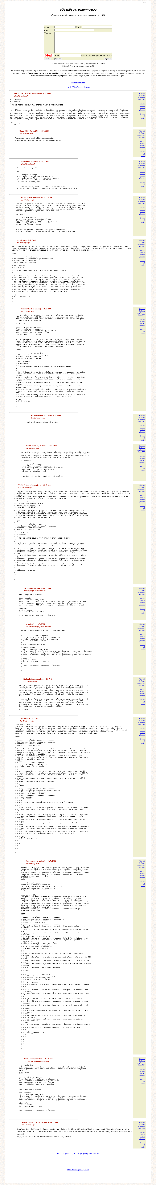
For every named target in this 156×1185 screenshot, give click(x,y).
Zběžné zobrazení (78, 82)
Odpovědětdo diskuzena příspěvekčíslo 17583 (141, 488)
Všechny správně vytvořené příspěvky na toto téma (78, 1153)
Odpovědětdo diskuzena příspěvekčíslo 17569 (141, 200)
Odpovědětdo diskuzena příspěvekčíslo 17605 (141, 1125)
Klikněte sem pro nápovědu (78, 1169)
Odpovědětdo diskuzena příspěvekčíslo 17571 (141, 312)
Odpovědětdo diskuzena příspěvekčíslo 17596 (141, 721)
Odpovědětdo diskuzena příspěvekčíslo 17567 (141, 164)
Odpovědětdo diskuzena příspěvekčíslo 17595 (141, 682)
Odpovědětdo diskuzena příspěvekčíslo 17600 (141, 864)
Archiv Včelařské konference (78, 87)
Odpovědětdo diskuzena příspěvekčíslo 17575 (141, 449)
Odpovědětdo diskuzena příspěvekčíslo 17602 (141, 1062)
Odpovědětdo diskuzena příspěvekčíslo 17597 (141, 627)
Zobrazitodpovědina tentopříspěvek (142, 107)
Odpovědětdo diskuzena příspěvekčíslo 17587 (141, 591)
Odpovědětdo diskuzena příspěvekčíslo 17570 (141, 243)
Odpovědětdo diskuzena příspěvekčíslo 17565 (141, 96)
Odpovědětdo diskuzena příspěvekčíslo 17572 (141, 418)
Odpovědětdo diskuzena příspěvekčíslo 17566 (141, 134)
